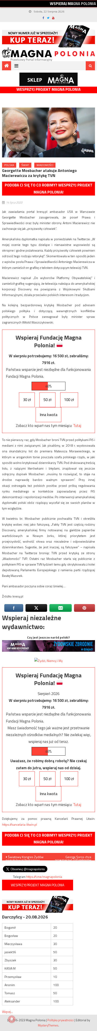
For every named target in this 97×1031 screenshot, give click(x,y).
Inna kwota (49, 415)
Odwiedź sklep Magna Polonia (48, 79)
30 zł (27, 400)
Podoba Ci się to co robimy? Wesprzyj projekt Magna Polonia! (48, 188)
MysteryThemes (48, 1025)
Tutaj (77, 426)
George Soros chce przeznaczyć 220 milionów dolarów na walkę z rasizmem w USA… (73, 857)
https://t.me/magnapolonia (44, 876)
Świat (25, 165)
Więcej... (7, 1011)
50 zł (47, 400)
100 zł (69, 400)
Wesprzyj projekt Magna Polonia (48, 89)
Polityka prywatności (60, 1020)
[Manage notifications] (11, 1019)
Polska (9, 165)
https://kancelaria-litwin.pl (19, 824)
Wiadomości (45, 165)
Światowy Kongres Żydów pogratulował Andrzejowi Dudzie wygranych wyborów (25, 857)
